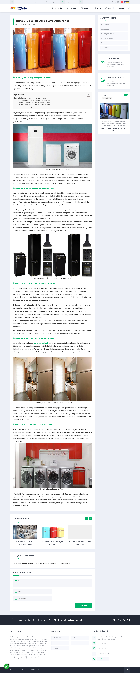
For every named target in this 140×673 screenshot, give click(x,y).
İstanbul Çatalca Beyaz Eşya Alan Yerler (30, 98)
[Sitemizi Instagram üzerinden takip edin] (115, 2)
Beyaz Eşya (31, 24)
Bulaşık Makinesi (120, 121)
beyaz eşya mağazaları (55, 210)
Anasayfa (18, 24)
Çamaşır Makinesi (115, 123)
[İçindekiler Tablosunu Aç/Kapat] (87, 95)
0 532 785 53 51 (88, 2)
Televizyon (121, 125)
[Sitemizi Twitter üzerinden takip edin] (113, 2)
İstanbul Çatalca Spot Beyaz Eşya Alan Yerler (34, 107)
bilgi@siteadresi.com (72, 2)
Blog (111, 121)
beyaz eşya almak (41, 343)
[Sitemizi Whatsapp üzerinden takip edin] (118, 2)
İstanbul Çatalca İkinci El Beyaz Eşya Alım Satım (34, 105)
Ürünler (24, 24)
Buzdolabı (105, 123)
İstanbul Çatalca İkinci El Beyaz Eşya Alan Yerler (34, 103)
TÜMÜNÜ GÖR (107, 98)
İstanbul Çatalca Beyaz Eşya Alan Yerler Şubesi (34, 100)
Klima (114, 125)
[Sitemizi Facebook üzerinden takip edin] (110, 2)
